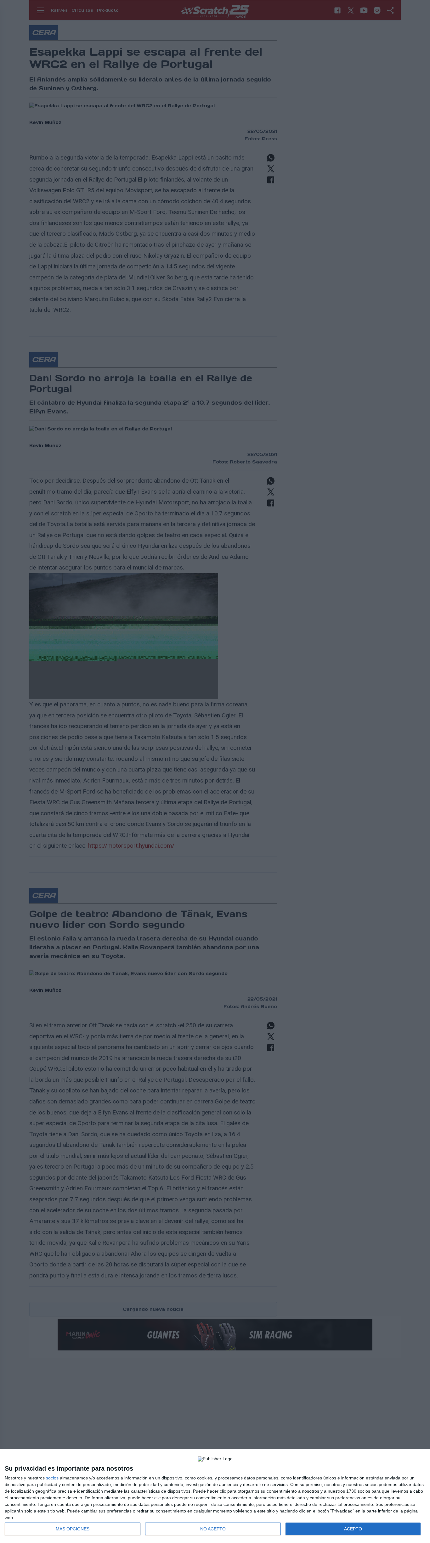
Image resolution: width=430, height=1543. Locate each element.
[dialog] (215, 1496)
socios (52, 1478)
